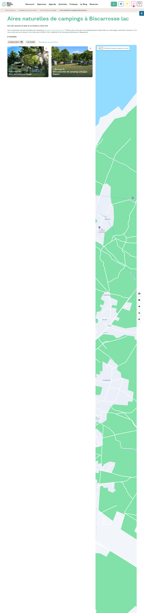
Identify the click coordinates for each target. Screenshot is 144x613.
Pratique (73, 4)
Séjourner (41, 4)
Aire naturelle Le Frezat (20, 74)
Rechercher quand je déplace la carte (116, 48)
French (140, 3)
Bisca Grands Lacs (10, 10)
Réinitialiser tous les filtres (48, 42)
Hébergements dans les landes (28, 10)
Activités (62, 4)
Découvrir (30, 4)
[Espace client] (121, 3)
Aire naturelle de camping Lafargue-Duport (70, 72)
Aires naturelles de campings (48, 10)
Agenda (52, 4)
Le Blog (83, 4)
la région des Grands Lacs (54, 30)
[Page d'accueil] (7, 4)
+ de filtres (30, 42)
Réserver (94, 4)
